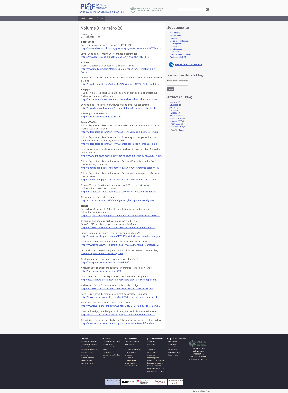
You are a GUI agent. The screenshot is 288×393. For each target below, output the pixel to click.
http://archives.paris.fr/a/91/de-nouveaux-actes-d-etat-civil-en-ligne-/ (117, 288)
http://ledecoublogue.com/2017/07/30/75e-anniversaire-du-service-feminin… (120, 131)
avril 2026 (173, 113)
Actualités (84, 355)
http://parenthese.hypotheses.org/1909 (101, 116)
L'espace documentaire (133, 341)
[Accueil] (95, 6)
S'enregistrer (172, 344)
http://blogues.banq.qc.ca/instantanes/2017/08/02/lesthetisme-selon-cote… (120, 167)
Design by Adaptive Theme (201, 391)
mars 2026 (174, 116)
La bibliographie (176, 44)
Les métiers (174, 52)
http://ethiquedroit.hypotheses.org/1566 (102, 253)
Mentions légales (87, 363)
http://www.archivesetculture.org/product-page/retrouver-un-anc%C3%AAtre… (121, 48)
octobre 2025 (175, 124)
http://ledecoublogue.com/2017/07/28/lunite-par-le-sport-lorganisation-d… (120, 143)
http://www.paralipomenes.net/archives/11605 (105, 262)
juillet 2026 (174, 105)
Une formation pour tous (111, 341)
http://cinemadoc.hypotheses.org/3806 (101, 271)
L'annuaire (173, 38)
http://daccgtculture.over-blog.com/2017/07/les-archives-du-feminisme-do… (120, 297)
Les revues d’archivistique (155, 360)
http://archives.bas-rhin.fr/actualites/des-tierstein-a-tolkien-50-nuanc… (118, 227)
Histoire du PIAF (86, 352)
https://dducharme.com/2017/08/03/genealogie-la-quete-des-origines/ (117, 200)
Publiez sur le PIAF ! (131, 366)
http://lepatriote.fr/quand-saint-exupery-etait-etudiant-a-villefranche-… (118, 323)
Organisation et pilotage (89, 344)
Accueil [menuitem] (82, 18)
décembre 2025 (176, 118)
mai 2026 (173, 110)
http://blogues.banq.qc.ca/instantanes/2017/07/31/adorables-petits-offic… (119, 179)
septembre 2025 (176, 127)
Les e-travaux (173, 355)
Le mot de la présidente (89, 347)
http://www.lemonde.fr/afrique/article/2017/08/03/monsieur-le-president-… (120, 244)
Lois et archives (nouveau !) (180, 54)
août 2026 (173, 102)
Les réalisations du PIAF (89, 350)
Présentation (175, 33)
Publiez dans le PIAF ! (178, 57)
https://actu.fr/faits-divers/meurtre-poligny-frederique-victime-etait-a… (118, 314)
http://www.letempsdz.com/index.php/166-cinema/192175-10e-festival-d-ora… (121, 84)
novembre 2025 (176, 121)
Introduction (151, 344)
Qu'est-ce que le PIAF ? (89, 341)
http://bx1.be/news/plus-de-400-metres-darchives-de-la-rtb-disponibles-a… (120, 99)
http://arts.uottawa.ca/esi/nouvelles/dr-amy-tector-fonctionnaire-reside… (119, 191)
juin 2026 (173, 108)
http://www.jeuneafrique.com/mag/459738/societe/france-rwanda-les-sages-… (121, 236)
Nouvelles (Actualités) (154, 366)
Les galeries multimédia (179, 41)
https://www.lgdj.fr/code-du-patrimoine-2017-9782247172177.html (115, 56)
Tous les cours (108, 344)
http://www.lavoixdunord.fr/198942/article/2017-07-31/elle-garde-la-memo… (120, 305)
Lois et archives (130, 363)
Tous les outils (175, 35)
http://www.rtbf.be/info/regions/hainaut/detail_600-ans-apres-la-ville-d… (118, 107)
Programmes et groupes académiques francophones (155, 349)
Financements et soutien (155, 363)
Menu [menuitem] (91, 18)
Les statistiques (86, 360)
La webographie (176, 49)
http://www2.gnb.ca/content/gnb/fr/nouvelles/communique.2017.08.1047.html (121, 155)
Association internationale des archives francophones (198, 356)
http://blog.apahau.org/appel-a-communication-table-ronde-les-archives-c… (120, 215)
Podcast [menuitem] (100, 18)
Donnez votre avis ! (87, 358)
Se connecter (172, 350)
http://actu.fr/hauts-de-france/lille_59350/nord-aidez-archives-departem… (119, 279)
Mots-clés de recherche (177, 80)
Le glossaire (107, 352)
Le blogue (173, 46)
